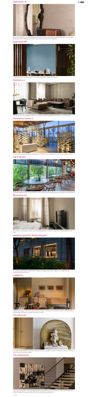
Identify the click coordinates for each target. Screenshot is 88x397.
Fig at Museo (19, 157)
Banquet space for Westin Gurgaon (30, 235)
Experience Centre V (23, 118)
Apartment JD (20, 1)
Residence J (19, 80)
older (15, 395)
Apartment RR (20, 41)
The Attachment (21, 355)
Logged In (18, 275)
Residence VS (20, 195)
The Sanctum (19, 315)
